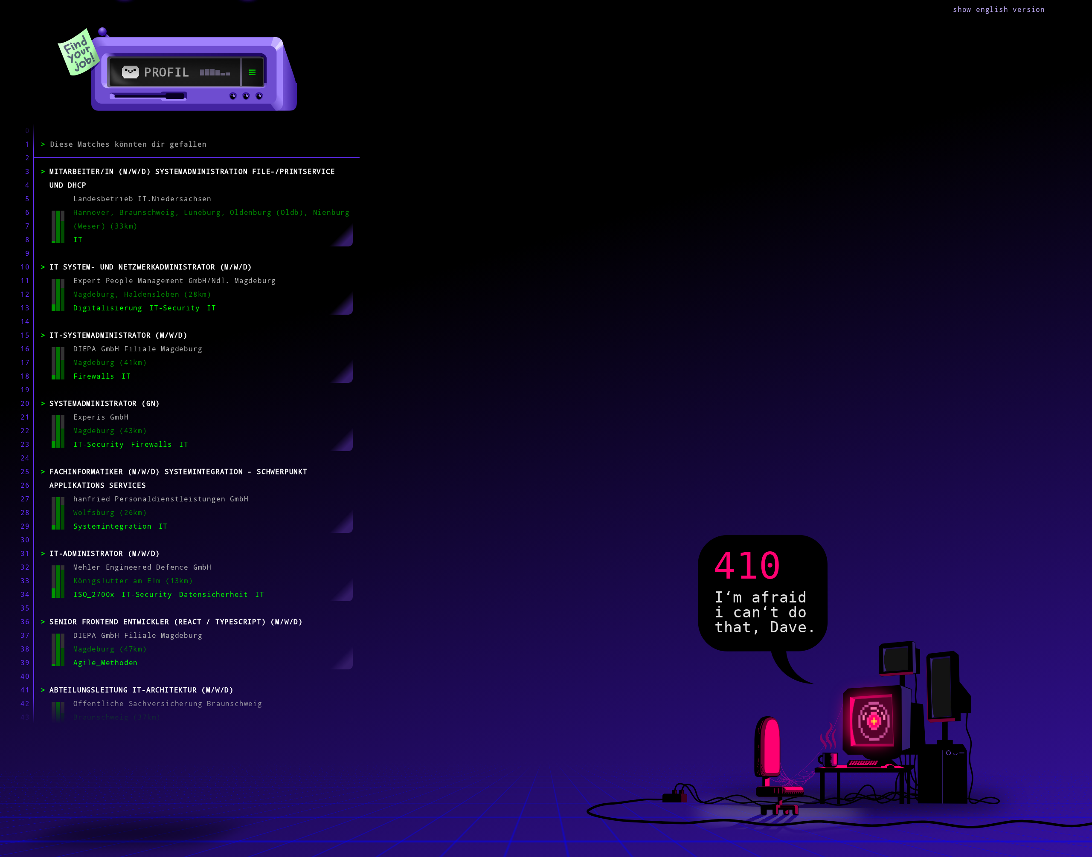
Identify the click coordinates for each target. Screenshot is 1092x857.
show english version (999, 9)
